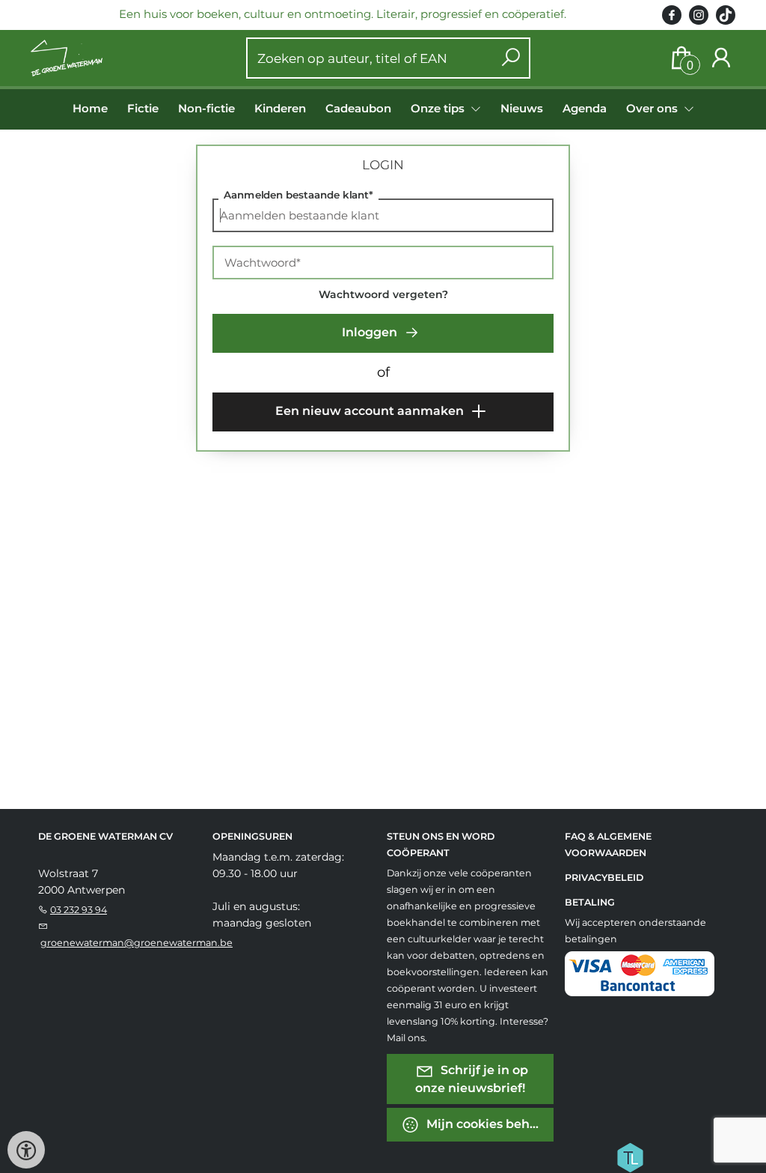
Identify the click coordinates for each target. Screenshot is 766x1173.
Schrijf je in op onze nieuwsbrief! (472, 1079)
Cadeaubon (358, 108)
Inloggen (371, 332)
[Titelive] (629, 1156)
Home (90, 108)
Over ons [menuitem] (653, 108)
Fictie (143, 108)
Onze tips (439, 108)
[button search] (510, 58)
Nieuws (521, 108)
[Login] (721, 58)
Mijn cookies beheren (488, 1124)
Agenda (585, 108)
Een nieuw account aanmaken (371, 411)
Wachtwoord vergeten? (383, 294)
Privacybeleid (604, 877)
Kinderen (280, 108)
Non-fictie (206, 108)
